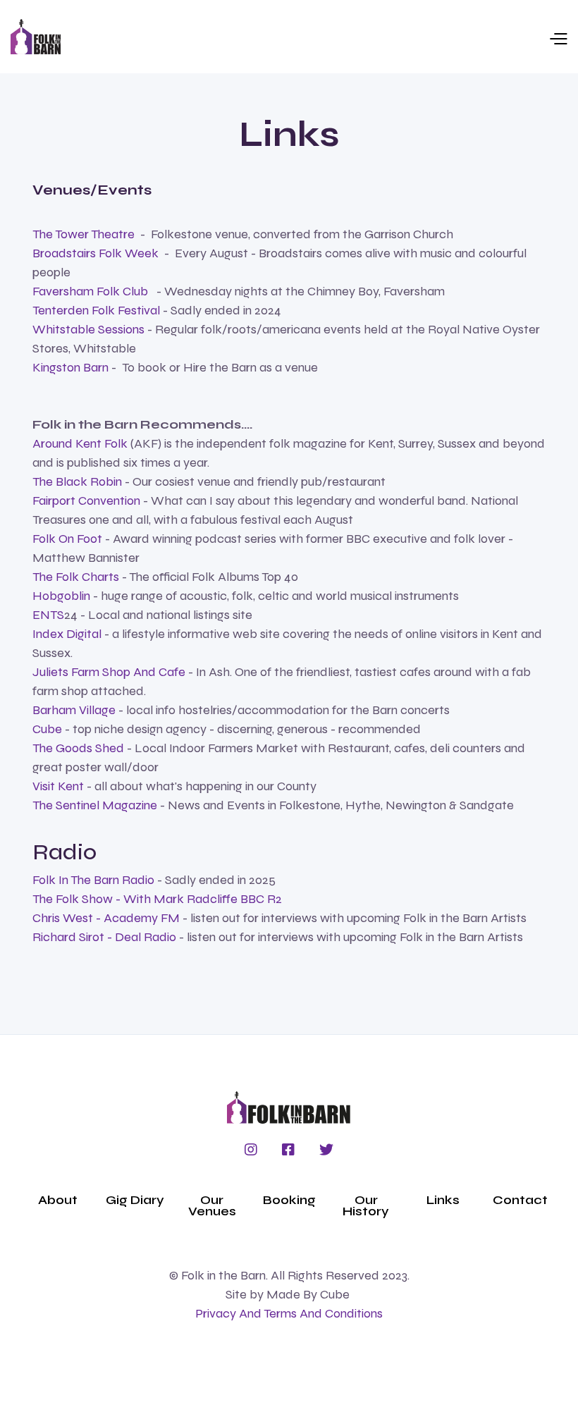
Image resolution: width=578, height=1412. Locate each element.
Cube (47, 729)
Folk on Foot (68, 538)
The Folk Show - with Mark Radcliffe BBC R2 (157, 899)
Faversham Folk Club (90, 291)
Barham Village (74, 710)
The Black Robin (77, 481)
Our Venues (212, 1205)
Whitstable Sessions (88, 329)
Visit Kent (58, 786)
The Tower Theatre (83, 234)
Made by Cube (308, 1294)
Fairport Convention (86, 500)
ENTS (48, 614)
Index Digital (67, 633)
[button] (314, 37)
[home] (36, 36)
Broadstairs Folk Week (95, 253)
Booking (289, 1200)
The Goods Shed (78, 748)
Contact (520, 1200)
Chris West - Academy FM (107, 918)
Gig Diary (135, 1200)
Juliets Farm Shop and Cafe (110, 672)
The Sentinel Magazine (94, 805)
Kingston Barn (71, 367)
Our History (366, 1205)
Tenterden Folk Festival (96, 310)
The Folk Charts (75, 576)
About (58, 1200)
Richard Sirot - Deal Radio (105, 937)
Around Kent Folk (81, 443)
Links (443, 1200)
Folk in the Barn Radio (93, 880)
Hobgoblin (61, 595)
